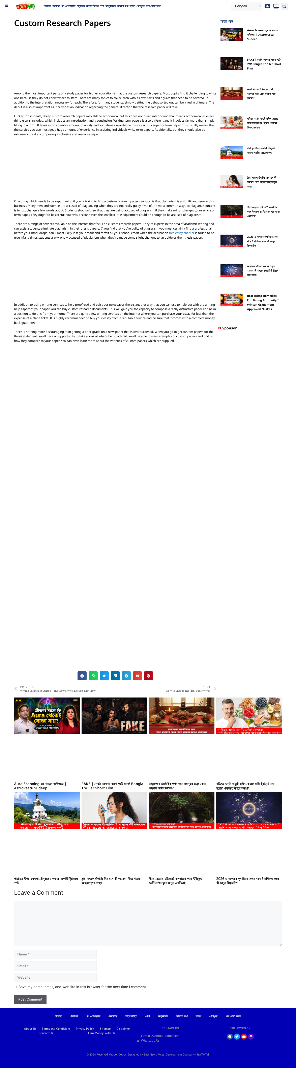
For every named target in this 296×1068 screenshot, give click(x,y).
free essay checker (181, 233)
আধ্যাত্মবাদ (111, 6)
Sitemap (105, 1029)
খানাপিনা (56, 6)
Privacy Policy (85, 1029)
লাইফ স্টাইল (92, 6)
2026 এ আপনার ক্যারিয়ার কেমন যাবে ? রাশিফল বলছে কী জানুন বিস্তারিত (262, 241)
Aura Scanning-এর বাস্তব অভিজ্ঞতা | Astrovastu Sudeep (262, 34)
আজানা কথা (122, 6)
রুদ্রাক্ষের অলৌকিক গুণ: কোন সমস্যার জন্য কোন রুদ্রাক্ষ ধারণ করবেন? (261, 93)
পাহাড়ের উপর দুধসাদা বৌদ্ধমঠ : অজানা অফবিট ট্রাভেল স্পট (46, 880)
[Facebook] (230, 1037)
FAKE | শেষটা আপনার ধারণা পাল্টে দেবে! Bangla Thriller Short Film (264, 64)
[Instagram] (251, 1037)
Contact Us (46, 1033)
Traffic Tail (203, 1054)
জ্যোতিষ (81, 6)
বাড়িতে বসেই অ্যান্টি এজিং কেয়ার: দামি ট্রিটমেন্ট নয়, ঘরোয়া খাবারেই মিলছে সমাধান (262, 123)
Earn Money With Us (101, 1033)
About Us (30, 1029)
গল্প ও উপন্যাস (68, 6)
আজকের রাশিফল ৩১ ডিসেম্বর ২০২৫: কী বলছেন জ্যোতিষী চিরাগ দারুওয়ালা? (262, 270)
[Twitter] (237, 1037)
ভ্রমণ (132, 6)
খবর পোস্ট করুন (153, 6)
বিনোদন (47, 6)
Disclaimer (123, 1029)
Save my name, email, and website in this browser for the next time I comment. (83, 987)
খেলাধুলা (141, 6)
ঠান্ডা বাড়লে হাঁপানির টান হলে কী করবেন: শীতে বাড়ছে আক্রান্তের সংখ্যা (262, 182)
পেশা (102, 6)
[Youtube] (244, 1037)
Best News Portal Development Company (169, 1054)
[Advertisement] (115, 61)
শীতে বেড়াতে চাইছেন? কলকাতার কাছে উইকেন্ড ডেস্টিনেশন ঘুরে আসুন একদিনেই (263, 211)
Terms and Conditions (56, 1029)
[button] (284, 6)
